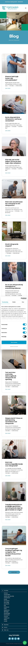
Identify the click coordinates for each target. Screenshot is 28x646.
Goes (5, 608)
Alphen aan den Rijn (9, 596)
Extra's (5, 627)
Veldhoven (6, 618)
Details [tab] (14, 302)
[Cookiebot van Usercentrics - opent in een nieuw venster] (21, 298)
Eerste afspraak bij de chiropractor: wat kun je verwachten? (13, 119)
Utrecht (6, 616)
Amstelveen (7, 597)
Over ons (6, 630)
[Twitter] (12, 638)
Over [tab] (23, 302)
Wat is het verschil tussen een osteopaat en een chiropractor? (14, 203)
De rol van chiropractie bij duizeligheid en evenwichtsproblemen (14, 286)
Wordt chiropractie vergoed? (11, 245)
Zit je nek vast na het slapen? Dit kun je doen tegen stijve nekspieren (13, 161)
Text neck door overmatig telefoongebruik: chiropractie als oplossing (10, 375)
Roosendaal (7, 613)
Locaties (6, 590)
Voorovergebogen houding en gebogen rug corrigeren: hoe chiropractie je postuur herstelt (13, 552)
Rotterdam (7, 615)
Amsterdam (7, 594)
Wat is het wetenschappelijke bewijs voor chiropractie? (14, 464)
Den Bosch (6, 601)
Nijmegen (6, 611)
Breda (5, 599)
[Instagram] (15, 638)
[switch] (25, 328)
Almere (6, 593)
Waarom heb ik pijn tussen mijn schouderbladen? (11, 78)
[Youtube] (18, 638)
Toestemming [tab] (5, 302)
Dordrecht (6, 604)
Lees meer (7, 88)
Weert (5, 619)
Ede (5, 605)
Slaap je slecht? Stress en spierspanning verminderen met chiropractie (13, 420)
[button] (26, 8)
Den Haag (6, 602)
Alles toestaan (14, 342)
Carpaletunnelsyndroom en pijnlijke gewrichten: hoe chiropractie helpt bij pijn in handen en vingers (13, 507)
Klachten (6, 624)
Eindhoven (6, 607)
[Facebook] (9, 638)
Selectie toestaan (14, 346)
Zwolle (5, 621)
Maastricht (7, 610)
